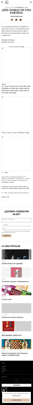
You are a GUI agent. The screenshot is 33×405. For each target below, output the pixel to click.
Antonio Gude (17, 16)
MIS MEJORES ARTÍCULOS (11, 335)
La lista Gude (7, 299)
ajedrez (4, 261)
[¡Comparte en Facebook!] (12, 20)
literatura (4, 315)
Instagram (4, 370)
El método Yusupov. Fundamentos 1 (15, 281)
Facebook (4, 366)
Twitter (3, 368)
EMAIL (3, 372)
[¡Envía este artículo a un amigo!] (20, 20)
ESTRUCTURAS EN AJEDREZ (12, 264)
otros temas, (10, 7)
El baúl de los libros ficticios (12, 317)
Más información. (16, 395)
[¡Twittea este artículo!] (16, 20)
